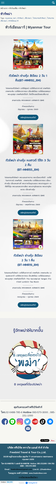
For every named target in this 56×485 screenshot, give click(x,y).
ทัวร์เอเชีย (13, 8)
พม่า (14, 18)
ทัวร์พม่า (20, 18)
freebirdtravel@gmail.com (21, 469)
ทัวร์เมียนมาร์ (13, 21)
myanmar (8, 18)
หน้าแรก (4, 8)
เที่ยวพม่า (28, 18)
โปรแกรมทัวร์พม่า (39, 18)
